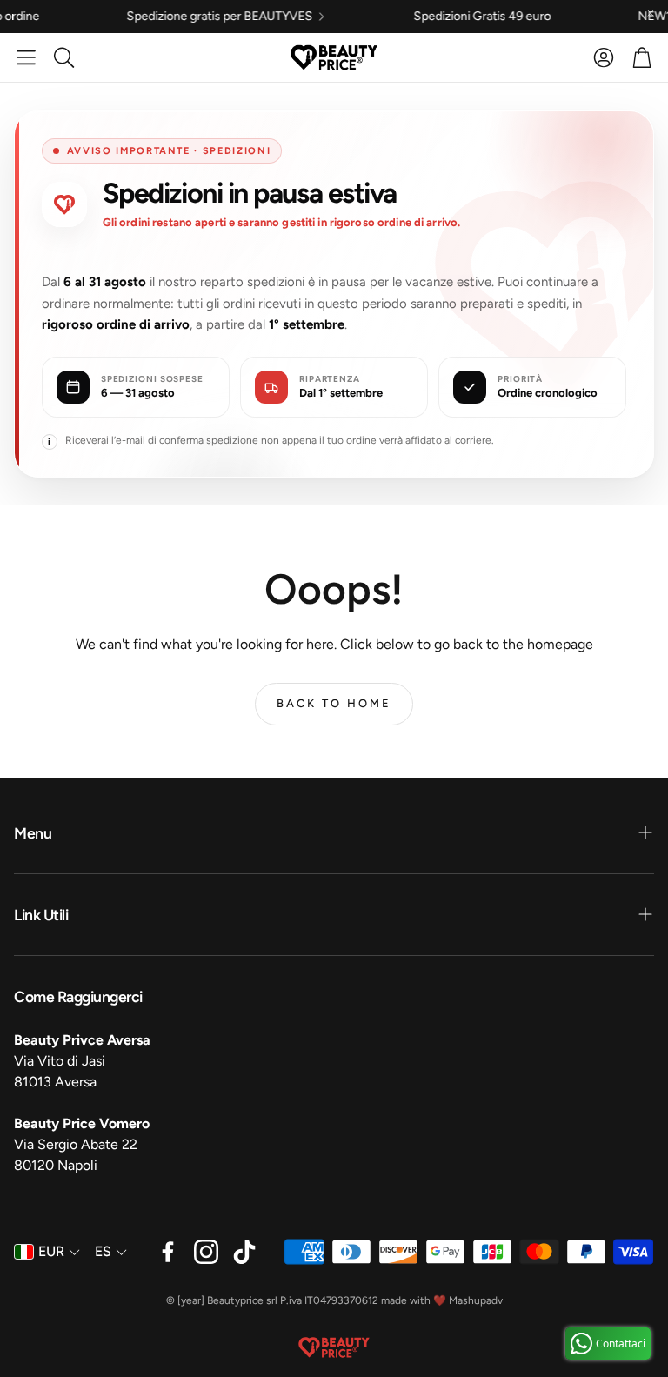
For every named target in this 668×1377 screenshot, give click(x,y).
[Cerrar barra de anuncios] (651, 13)
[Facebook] (168, 1252)
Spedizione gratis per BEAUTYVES (168, 16)
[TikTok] (244, 1252)
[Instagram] (206, 1252)
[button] (26, 57)
